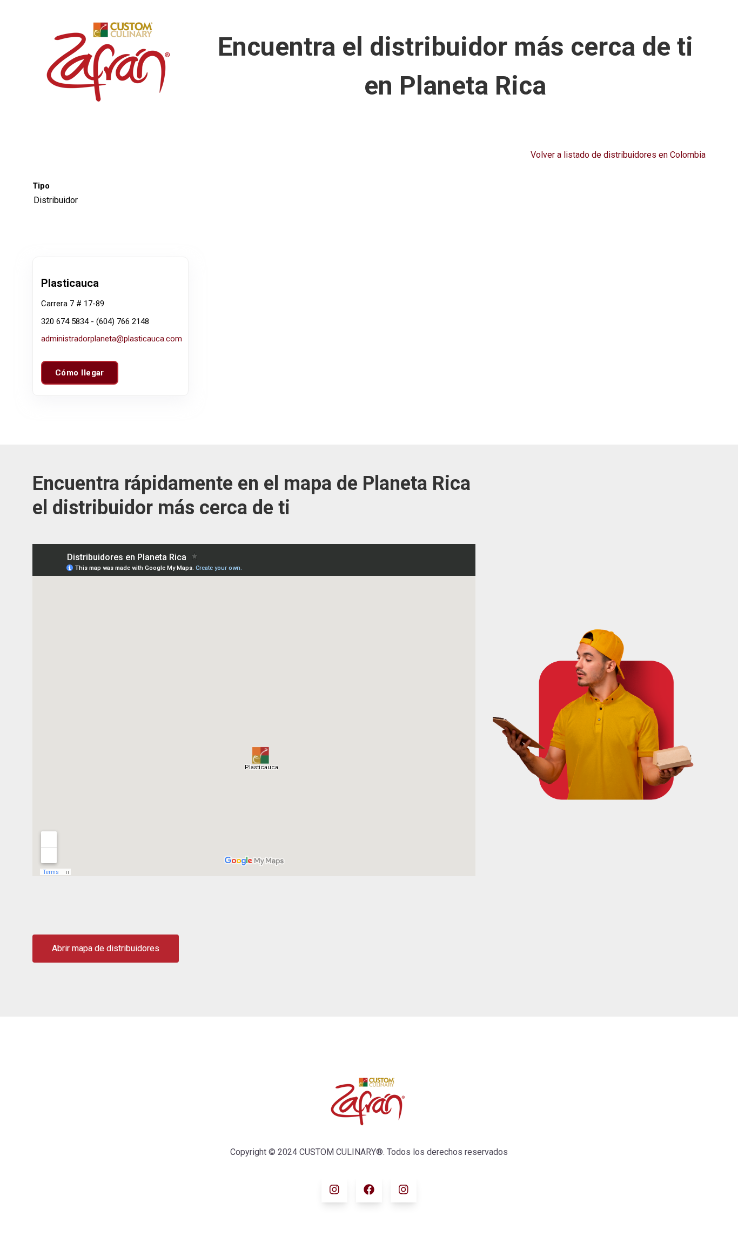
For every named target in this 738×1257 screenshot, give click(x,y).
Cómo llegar (79, 373)
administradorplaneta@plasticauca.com (111, 339)
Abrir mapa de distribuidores (105, 948)
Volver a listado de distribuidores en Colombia (618, 155)
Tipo (41, 186)
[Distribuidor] (55, 200)
